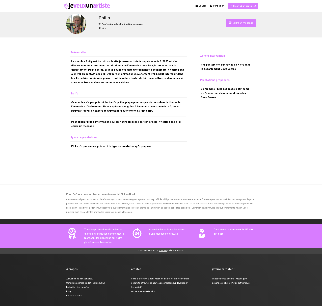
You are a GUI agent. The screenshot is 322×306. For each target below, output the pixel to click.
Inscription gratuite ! (244, 6)
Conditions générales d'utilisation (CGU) (85, 283)
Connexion (218, 6)
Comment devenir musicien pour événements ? (214, 208)
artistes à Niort (88, 208)
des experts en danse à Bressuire (116, 212)
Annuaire (70, 278)
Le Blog (202, 6)
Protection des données (77, 287)
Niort (104, 28)
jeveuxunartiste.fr (195, 199)
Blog (68, 291)
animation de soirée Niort (143, 291)
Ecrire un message (242, 22)
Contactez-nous (74, 295)
